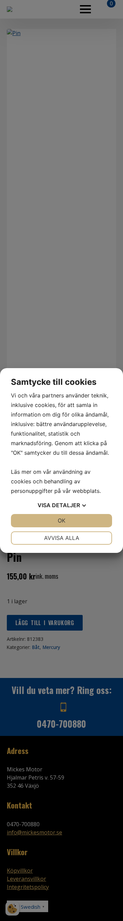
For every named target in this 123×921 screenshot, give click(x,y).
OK (61, 520)
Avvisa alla (61, 537)
